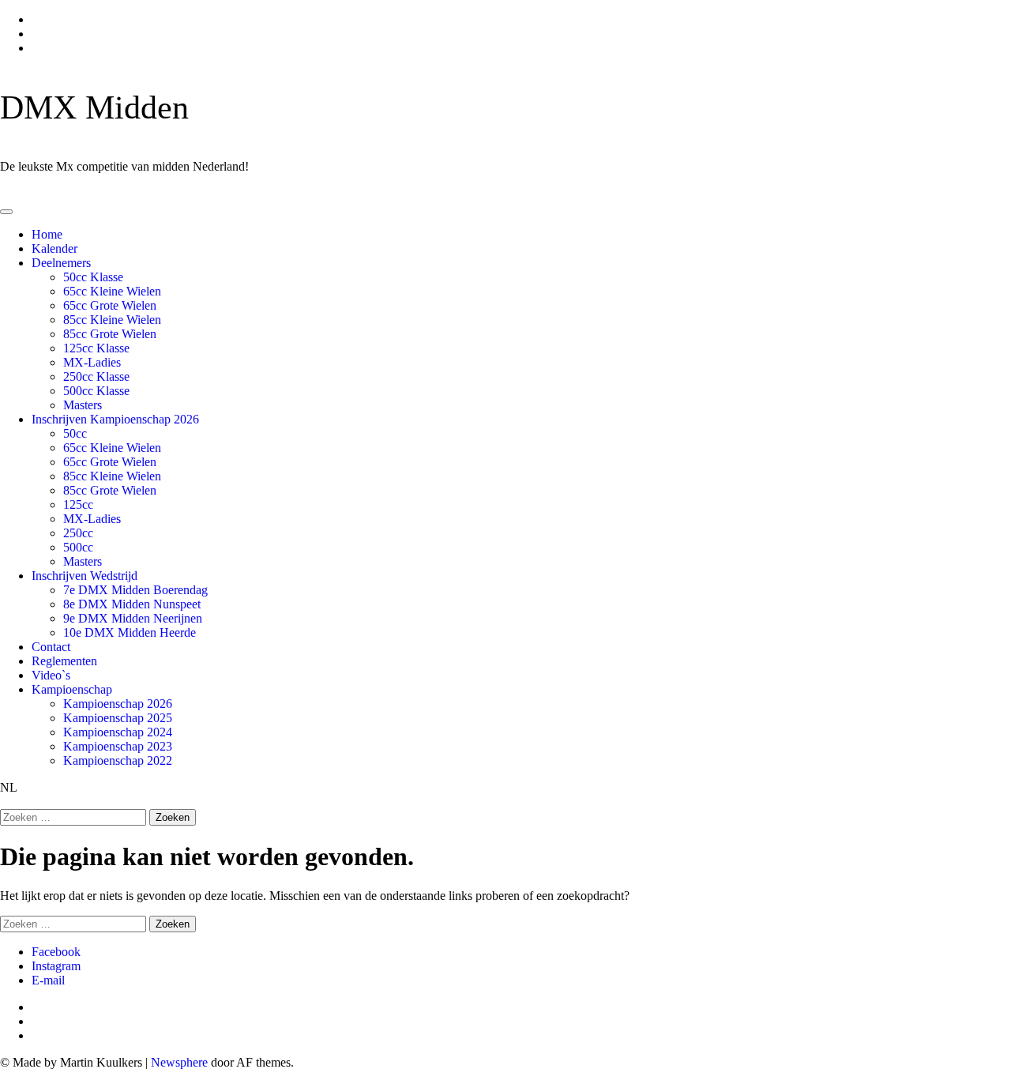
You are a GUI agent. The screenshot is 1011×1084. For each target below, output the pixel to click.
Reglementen (64, 661)
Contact (51, 646)
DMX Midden (94, 107)
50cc (75, 433)
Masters (82, 405)
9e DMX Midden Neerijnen (132, 618)
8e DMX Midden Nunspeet (132, 604)
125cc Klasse (96, 348)
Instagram (56, 966)
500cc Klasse (96, 390)
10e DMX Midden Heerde (129, 632)
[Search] (4, 801)
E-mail (48, 980)
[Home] (4, 193)
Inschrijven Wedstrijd (84, 575)
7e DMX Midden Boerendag (135, 590)
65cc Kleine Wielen (112, 291)
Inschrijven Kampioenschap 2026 (115, 419)
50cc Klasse (93, 277)
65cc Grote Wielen (109, 305)
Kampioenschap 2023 (117, 746)
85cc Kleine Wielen (112, 319)
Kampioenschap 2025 (117, 718)
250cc (78, 533)
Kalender (54, 248)
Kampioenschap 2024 (117, 732)
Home (47, 234)
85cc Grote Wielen (109, 334)
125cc (78, 504)
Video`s (51, 675)
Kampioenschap (72, 689)
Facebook (56, 951)
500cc (78, 547)
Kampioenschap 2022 (117, 760)
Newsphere (179, 1062)
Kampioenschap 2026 (117, 703)
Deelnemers (61, 262)
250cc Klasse (96, 376)
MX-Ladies (92, 362)
